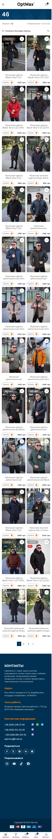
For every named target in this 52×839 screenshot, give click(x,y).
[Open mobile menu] (3, 4)
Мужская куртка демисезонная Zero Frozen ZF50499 (13, 278)
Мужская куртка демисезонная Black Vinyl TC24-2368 (38, 479)
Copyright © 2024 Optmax (26, 822)
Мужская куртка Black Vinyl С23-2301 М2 (38, 77)
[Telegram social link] (32, 751)
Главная (5, 24)
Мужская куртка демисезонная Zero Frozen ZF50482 (38, 328)
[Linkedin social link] (25, 751)
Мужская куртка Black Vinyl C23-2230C (14, 530)
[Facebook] (28, 763)
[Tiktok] (21, 763)
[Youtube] (14, 763)
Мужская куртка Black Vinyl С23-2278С (14, 178)
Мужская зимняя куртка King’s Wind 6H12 (38, 178)
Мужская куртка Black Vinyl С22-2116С (13, 126)
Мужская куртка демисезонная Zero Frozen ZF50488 (13, 328)
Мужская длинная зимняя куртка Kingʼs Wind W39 (38, 630)
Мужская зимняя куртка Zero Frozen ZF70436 (38, 530)
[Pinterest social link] (19, 751)
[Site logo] (26, 4)
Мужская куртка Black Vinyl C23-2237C (38, 126)
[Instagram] (7, 763)
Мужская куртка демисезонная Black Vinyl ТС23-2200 (14, 429)
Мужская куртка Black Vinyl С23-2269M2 (14, 228)
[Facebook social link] (6, 751)
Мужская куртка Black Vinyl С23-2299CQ (14, 77)
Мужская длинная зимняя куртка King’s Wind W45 (14, 630)
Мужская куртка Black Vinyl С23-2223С (38, 579)
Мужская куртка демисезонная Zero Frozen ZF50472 (38, 379)
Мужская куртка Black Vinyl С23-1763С (13, 579)
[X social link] (13, 751)
